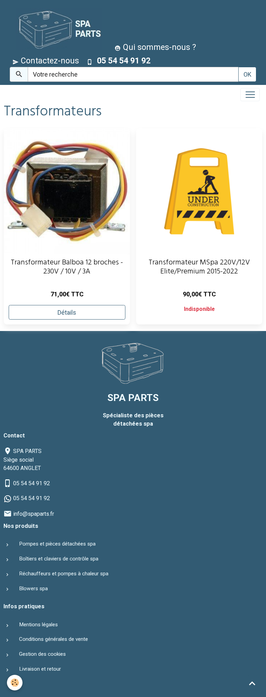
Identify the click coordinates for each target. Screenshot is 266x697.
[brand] (57, 29)
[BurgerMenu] (250, 94)
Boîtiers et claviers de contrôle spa (58, 559)
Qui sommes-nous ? (158, 47)
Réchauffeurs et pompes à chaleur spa (63, 573)
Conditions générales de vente (53, 639)
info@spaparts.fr (33, 514)
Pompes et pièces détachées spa (57, 544)
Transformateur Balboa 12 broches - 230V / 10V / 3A (67, 268)
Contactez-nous (49, 61)
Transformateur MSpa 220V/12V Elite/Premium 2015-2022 (199, 268)
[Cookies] (15, 682)
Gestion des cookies (42, 654)
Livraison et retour (40, 669)
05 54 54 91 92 (31, 483)
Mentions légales (38, 624)
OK (247, 74)
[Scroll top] (252, 683)
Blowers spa (33, 588)
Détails (66, 312)
